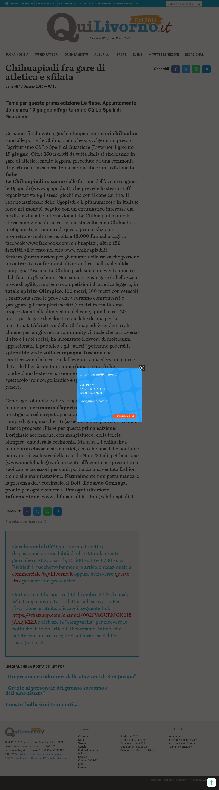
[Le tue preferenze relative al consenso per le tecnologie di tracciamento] (211, 782)
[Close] (142, 368)
